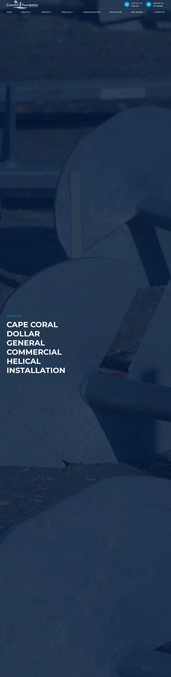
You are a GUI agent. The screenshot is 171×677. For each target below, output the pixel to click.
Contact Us (159, 12)
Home (9, 12)
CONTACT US (136, 3)
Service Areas (116, 12)
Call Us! (135, 6)
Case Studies (136, 12)
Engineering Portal (92, 12)
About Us (25, 12)
